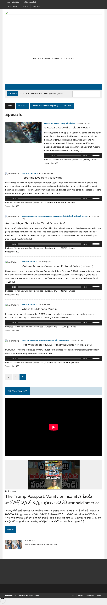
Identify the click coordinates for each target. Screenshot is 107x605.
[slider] (96, 155)
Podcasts (36, 6)
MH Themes (35, 595)
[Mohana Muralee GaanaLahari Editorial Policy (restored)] (12, 262)
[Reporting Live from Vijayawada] (12, 174)
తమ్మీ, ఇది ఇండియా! (30, 2)
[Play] (48, 155)
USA (73, 595)
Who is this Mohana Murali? (39, 309)
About (99, 595)
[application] (73, 155)
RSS (56, 163)
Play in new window (62, 160)
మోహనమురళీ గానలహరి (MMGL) (45, 105)
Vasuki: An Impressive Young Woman (41, 544)
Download (77, 160)
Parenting (34, 341)
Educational (13, 6)
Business (25, 216)
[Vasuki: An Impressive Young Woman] (13, 547)
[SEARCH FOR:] (86, 93)
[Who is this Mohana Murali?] (12, 305)
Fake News (48, 123)
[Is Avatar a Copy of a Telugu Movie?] (23, 140)
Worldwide (57, 216)
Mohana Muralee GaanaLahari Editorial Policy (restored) (57, 266)
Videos (80, 595)
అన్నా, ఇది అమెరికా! (13, 2)
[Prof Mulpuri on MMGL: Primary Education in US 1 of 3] (12, 341)
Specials (57, 123)
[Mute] (90, 155)
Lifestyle (25, 341)
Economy (33, 216)
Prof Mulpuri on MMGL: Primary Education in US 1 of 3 (57, 345)
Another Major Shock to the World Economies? (35, 223)
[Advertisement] (56, 73)
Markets (41, 216)
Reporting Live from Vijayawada (42, 177)
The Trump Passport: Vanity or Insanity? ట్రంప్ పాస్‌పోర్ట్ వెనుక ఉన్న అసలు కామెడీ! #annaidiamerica (52, 500)
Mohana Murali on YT (17, 391)
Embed (95, 160)
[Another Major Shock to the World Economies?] (12, 216)
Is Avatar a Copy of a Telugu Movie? (67, 127)
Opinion (25, 6)
